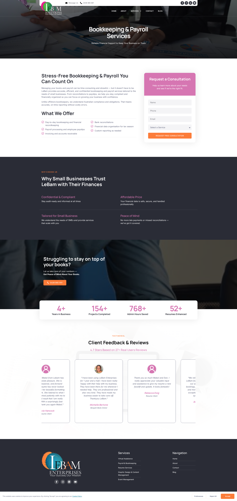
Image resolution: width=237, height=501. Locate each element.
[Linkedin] (69, 482)
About (123, 11)
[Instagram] (186, 3)
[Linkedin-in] (190, 3)
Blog (160, 11)
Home (113, 11)
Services (134, 11)
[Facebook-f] (182, 3)
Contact (150, 11)
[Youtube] (194, 3)
